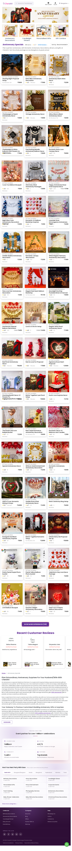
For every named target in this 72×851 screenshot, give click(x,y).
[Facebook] (8, 834)
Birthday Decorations (9, 814)
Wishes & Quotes (52, 821)
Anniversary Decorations (10, 816)
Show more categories (9, 804)
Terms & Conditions (8, 843)
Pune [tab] (65, 772)
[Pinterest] (12, 834)
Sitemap (27, 824)
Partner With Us (29, 821)
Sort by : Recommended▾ (60, 45)
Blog (26, 816)
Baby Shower (6, 821)
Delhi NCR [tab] (7, 772)
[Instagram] (4, 834)
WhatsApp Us (51, 814)
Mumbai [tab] (57, 772)
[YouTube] (20, 834)
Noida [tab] (30, 772)
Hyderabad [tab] (48, 772)
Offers (27, 819)
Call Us (49, 816)
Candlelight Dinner (8, 819)
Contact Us (51, 819)
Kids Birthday (6, 824)
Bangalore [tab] (39, 772)
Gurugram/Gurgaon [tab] (19, 772)
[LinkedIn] (16, 834)
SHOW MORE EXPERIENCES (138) (35, 624)
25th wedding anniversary (43, 713)
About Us (27, 814)
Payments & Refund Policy (31, 843)
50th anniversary (56, 692)
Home (4, 673)
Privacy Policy (19, 843)
